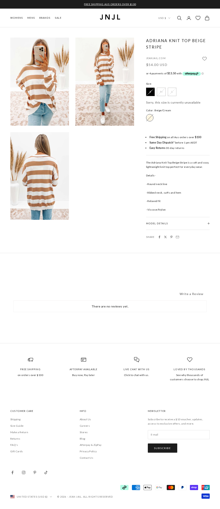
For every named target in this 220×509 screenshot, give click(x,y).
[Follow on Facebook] (12, 472)
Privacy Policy (88, 451)
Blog (82, 438)
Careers (85, 425)
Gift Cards (16, 451)
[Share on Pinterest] (171, 237)
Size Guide (17, 425)
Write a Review (191, 294)
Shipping (15, 419)
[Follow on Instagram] (23, 472)
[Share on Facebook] (159, 237)
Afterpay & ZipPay (91, 444)
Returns (15, 438)
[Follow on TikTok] (46, 472)
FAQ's (14, 444)
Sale (58, 17)
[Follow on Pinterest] (35, 472)
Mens (31, 17)
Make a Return (19, 432)
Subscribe (162, 448)
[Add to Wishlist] (178, 58)
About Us (85, 419)
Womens (16, 17)
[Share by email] (177, 237)
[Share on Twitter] (165, 237)
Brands (44, 17)
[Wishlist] (198, 18)
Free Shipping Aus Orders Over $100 (110, 4)
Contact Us (86, 457)
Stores (84, 432)
